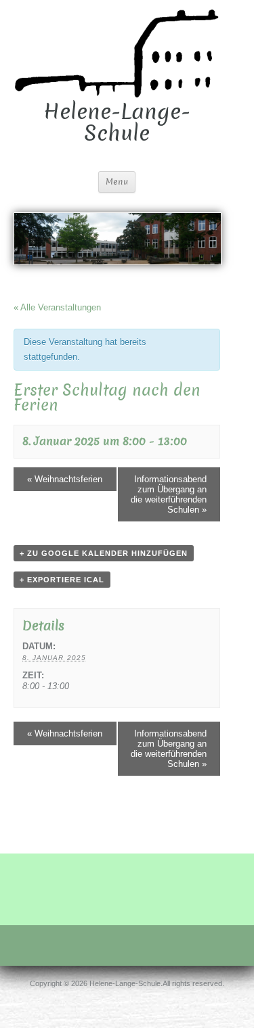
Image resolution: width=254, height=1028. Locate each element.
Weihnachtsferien (64, 479)
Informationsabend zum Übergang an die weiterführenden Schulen (169, 494)
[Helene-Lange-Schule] (117, 52)
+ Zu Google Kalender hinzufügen (104, 553)
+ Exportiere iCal (62, 580)
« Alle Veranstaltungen (57, 307)
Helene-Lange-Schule (116, 122)
